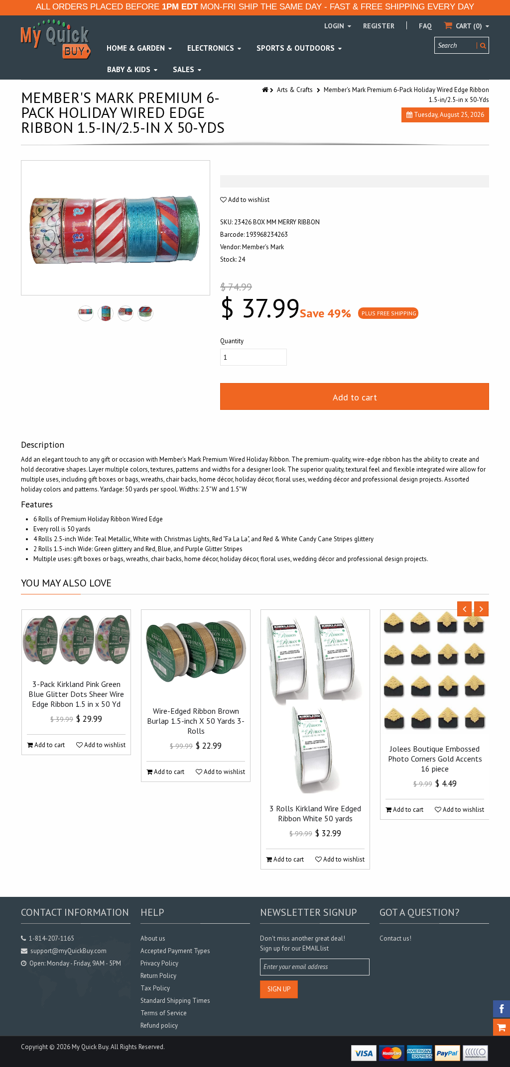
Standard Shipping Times (175, 1000)
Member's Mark (263, 247)
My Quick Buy (90, 1047)
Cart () (469, 25)
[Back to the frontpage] (266, 90)
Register (378, 25)
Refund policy (159, 1025)
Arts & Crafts (295, 90)
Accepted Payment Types (175, 951)
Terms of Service (163, 1013)
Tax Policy (155, 988)
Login (335, 25)
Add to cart (355, 397)
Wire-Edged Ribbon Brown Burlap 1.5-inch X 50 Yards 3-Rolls (196, 721)
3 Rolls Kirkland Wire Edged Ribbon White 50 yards (315, 813)
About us (152, 938)
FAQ (425, 25)
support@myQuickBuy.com (68, 951)
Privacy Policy (159, 963)
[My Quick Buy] (56, 39)
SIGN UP (278, 989)
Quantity (232, 341)
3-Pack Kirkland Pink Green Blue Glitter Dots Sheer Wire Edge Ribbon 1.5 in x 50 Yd (76, 694)
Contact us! (395, 938)
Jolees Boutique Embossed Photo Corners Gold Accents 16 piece (435, 759)
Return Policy (158, 975)
